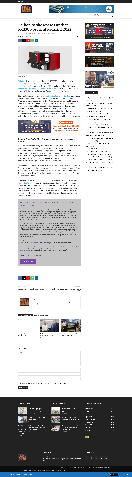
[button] (112, 16)
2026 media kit (34, 243)
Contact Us (111, 467)
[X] (24, 40)
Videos (91, 16)
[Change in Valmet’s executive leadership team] (28, 325)
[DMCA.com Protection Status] (90, 437)
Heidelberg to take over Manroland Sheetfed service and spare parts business (37, 410)
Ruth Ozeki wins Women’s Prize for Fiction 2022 (66, 290)
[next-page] (22, 341)
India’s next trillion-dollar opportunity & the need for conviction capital (36, 427)
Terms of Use (90, 467)
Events (83, 16)
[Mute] (109, 37)
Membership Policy (72, 467)
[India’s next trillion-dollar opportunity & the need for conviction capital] (22, 430)
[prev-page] (19, 341)
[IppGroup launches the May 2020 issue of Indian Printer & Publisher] (55, 410)
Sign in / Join (21, 1)
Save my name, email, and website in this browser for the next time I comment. (43, 383)
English (98, 15)
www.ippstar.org (25, 250)
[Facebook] (20, 40)
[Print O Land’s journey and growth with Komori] (71, 325)
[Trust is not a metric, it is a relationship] (22, 419)
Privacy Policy (81, 467)
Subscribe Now (28, 262)
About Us (63, 467)
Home (21, 16)
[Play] (87, 37)
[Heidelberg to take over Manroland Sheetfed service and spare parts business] (22, 410)
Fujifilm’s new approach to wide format (31, 289)
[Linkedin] (36, 40)
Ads (51, 16)
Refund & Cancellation (101, 467)
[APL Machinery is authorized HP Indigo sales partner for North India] (49, 325)
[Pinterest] (28, 40)
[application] (99, 31)
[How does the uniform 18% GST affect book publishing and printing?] (55, 428)
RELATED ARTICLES (25, 315)
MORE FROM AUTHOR (41, 315)
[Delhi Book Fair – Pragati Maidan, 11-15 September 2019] (55, 419)
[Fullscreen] (112, 37)
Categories (29, 16)
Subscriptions (42, 16)
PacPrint (27, 183)
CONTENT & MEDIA (73, 16)
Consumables (59, 16)
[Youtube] (106, 458)
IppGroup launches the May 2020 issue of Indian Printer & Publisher (71, 410)
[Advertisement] (99, 188)
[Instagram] (91, 458)
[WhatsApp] (32, 40)
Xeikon (21, 81)
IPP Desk (22, 36)
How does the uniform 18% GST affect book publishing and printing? (70, 427)
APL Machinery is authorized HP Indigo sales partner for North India (49, 335)
